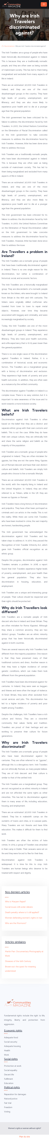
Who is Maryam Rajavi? (15, 901)
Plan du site (24, 1137)
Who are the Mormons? (15, 923)
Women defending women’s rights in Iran (23, 918)
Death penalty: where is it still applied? (22, 912)
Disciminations (9, 46)
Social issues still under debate (19, 907)
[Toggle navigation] (44, 4)
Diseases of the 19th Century (18, 961)
